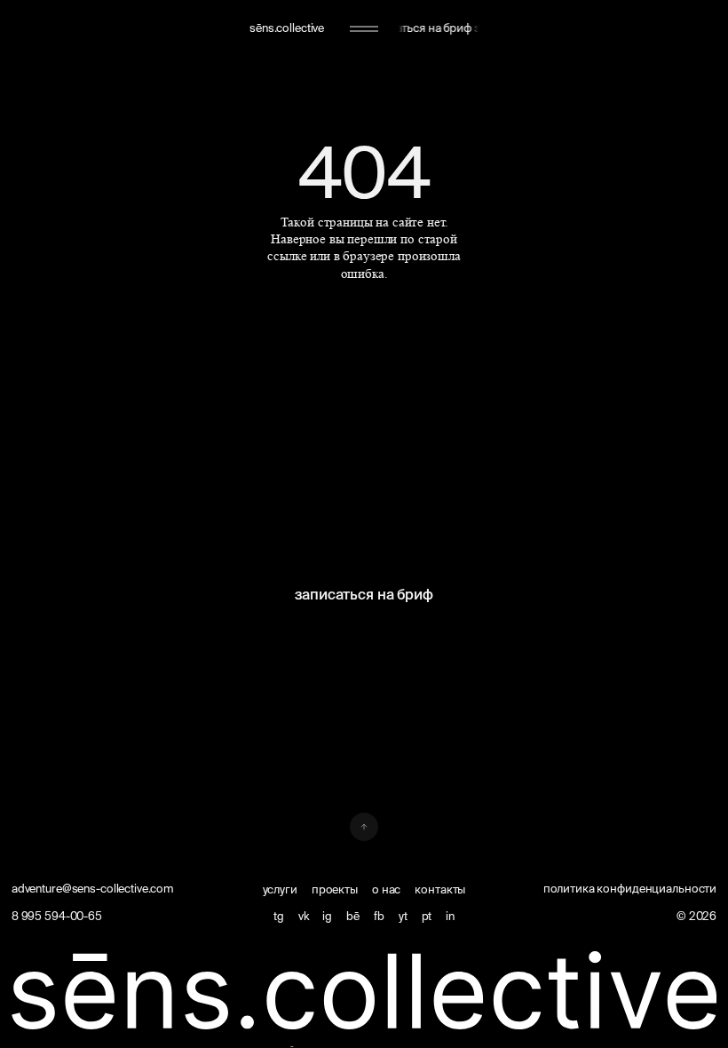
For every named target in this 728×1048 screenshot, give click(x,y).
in (450, 915)
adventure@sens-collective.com (93, 888)
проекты (335, 889)
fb (379, 915)
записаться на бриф (363, 594)
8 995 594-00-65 (57, 915)
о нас (386, 889)
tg (278, 915)
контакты (440, 889)
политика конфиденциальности (630, 888)
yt (403, 915)
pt (427, 915)
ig (327, 915)
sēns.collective (286, 27)
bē (353, 915)
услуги (280, 889)
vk (303, 915)
